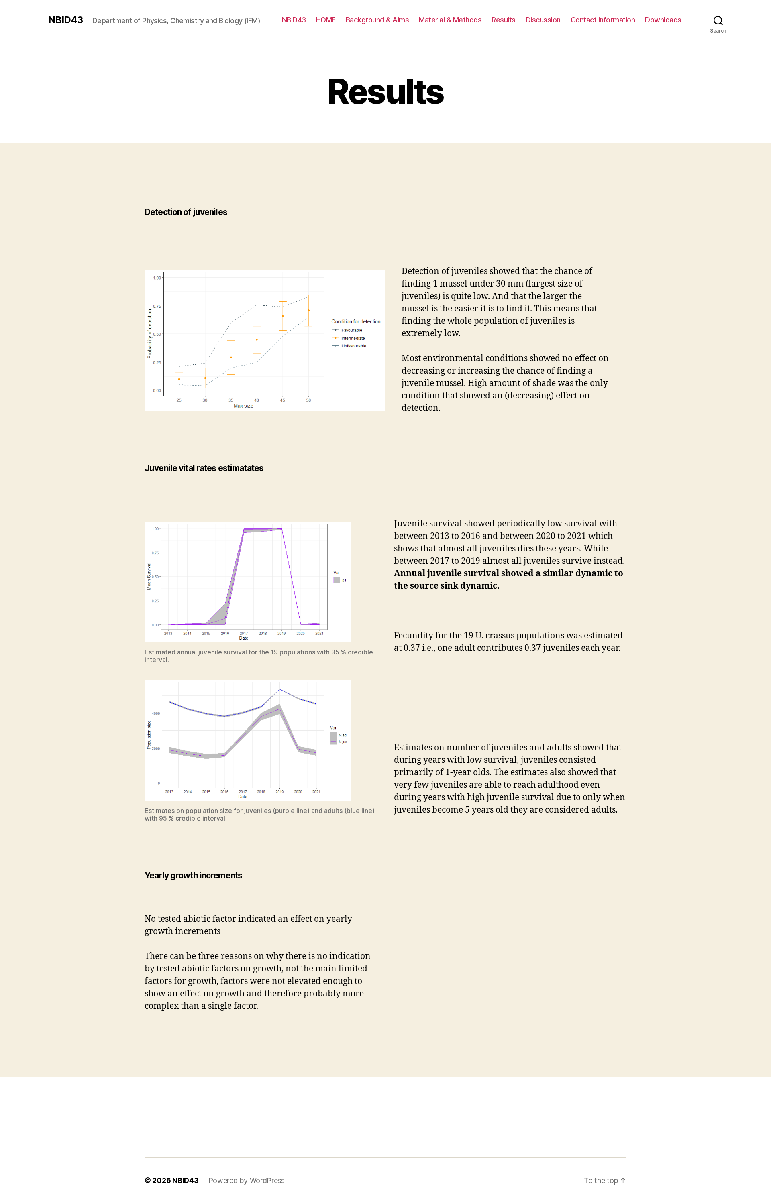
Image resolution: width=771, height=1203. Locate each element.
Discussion (543, 20)
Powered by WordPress (246, 1180)
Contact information (603, 20)
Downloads (663, 20)
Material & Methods (450, 20)
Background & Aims (377, 20)
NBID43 (65, 20)
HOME (326, 20)
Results (504, 20)
